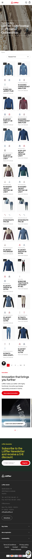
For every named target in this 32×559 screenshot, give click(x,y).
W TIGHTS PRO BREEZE (22, 318)
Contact (15, 547)
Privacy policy (24, 545)
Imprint (7, 547)
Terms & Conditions (9, 545)
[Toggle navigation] (2, 2)
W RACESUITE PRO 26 (8, 221)
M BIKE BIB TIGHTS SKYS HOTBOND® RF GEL (23, 283)
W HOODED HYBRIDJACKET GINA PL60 (23, 86)
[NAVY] (5, 114)
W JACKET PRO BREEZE (8, 250)
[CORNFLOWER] (9, 80)
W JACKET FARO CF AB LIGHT (7, 156)
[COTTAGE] (24, 215)
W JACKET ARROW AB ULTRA (22, 251)
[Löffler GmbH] (15, 2)
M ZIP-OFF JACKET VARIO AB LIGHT (22, 153)
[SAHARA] (5, 182)
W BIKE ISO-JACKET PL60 (8, 90)
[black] (5, 150)
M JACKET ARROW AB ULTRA (7, 287)
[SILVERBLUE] (5, 84)
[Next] (24, 366)
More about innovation (11, 393)
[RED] (9, 114)
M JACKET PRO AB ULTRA (22, 350)
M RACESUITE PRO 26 (23, 221)
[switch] (28, 556)
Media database (16, 549)
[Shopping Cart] (29, 2)
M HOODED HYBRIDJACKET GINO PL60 (23, 120)
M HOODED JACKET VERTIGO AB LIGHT (22, 189)
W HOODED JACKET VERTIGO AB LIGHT (8, 189)
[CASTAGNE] (5, 80)
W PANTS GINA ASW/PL (8, 354)
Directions (7, 518)
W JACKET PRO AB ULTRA (7, 319)
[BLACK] (9, 276)
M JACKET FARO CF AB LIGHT (7, 120)
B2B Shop (24, 547)
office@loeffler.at (7, 512)
